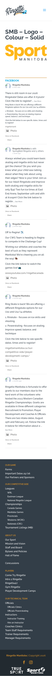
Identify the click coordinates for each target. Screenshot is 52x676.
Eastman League (15, 496)
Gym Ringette (12, 587)
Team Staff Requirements (19, 630)
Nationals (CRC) (14, 524)
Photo (13, 130)
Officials (9, 603)
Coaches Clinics (13, 626)
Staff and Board (13, 547)
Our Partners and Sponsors (19, 477)
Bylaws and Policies (16, 551)
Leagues (9, 488)
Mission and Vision (15, 543)
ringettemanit (10, 127)
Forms (8, 469)
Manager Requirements (18, 638)
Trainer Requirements (17, 634)
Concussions (12, 563)
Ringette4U (11, 583)
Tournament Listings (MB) (19, 527)
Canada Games (14, 508)
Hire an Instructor (15, 622)
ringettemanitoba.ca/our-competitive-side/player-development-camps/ (19, 352)
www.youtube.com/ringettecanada (24, 273)
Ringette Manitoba (21, 85)
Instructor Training (16, 618)
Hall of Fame (12, 555)
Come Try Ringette (15, 575)
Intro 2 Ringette (13, 579)
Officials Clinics (14, 607)
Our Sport (10, 539)
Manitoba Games (15, 512)
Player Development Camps (20, 590)
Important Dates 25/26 (17, 473)
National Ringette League (19, 500)
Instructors (11, 614)
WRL (9, 493)
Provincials (12, 516)
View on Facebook (12, 136)
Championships (13, 504)
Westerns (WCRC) (15, 520)
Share (9, 140)
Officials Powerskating (17, 611)
